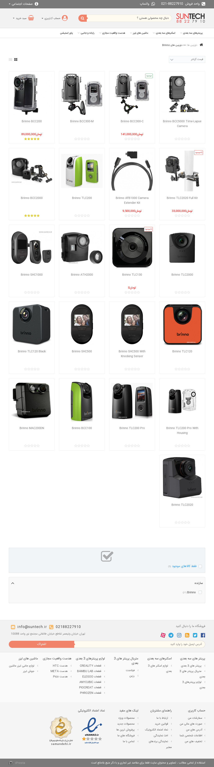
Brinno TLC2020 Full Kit (182, 198)
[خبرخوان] (187, 635)
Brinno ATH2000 (82, 275)
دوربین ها (192, 45)
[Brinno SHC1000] (31, 247)
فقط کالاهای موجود (182, 566)
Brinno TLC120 (182, 351)
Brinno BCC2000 (32, 198)
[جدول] (15, 59)
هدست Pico (61, 676)
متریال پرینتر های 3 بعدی (192, 674)
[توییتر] (195, 635)
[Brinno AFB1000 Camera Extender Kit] (132, 171)
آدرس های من (194, 730)
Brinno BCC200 (32, 121)
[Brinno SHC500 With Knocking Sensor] (132, 324)
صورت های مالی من (191, 724)
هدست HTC (61, 666)
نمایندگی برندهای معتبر (160, 744)
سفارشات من (195, 718)
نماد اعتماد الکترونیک (157, 730)
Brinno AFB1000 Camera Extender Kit (132, 200)
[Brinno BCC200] (31, 94)
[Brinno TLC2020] (182, 477)
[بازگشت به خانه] (201, 45)
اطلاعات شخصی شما (191, 735)
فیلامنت (130, 670)
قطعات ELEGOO (92, 676)
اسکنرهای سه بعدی (165, 33)
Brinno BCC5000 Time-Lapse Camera (182, 124)
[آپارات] (163, 635)
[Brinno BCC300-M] (81, 94)
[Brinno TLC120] (182, 324)
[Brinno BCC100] (81, 401)
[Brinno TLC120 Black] (31, 324)
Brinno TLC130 (132, 275)
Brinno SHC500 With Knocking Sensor (132, 354)
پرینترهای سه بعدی (193, 33)
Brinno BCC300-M (82, 121)
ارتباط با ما (163, 718)
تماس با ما (129, 741)
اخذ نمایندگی (161, 735)
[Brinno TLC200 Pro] (132, 401)
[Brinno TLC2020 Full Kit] (182, 171)
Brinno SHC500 (82, 351)
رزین (132, 676)
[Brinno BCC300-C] (132, 94)
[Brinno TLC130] (132, 247)
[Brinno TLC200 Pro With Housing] (182, 401)
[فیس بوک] (203, 635)
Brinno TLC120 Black (32, 351)
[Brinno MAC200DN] (31, 401)
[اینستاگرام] (179, 635)
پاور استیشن (66, 33)
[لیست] (10, 59)
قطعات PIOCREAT (90, 687)
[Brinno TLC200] (81, 171)
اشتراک (41, 644)
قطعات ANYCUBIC (90, 682)
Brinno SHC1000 (32, 275)
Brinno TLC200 (82, 198)
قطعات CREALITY (91, 666)
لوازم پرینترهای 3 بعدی (193, 685)
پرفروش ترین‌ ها (125, 730)
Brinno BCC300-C (132, 121)
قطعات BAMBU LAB (89, 671)
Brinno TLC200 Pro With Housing (182, 430)
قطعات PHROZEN (91, 693)
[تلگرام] (170, 635)
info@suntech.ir (32, 627)
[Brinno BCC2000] (31, 171)
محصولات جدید (126, 724)
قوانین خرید (162, 724)
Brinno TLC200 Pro (132, 428)
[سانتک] (190, 18)
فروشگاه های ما (126, 735)
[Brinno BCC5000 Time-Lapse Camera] (182, 94)
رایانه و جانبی (87, 33)
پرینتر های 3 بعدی (191, 666)
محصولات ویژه (126, 718)
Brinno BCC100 (82, 428)
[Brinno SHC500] (81, 324)
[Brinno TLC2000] (182, 247)
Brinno (189, 592)
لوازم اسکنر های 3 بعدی (160, 669)
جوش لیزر (29, 671)
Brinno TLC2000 (182, 275)
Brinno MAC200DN (32, 428)
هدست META (60, 671)
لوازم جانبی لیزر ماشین (22, 666)
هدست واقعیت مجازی (113, 33)
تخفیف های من (193, 741)
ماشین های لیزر (140, 33)
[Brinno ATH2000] (81, 247)
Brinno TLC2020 (182, 505)
